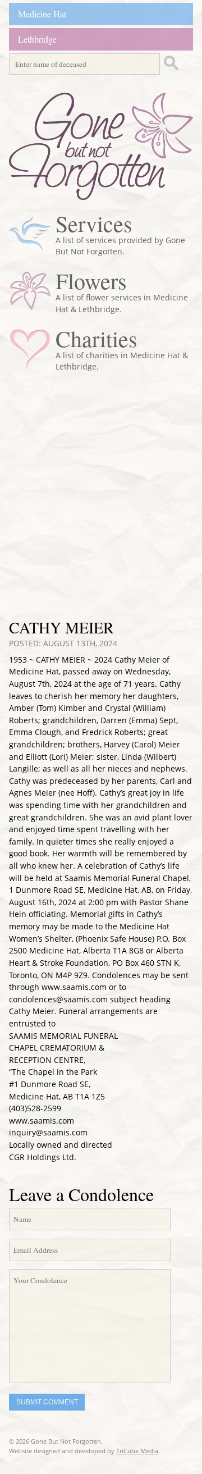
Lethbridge (37, 39)
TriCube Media (137, 1450)
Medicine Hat (42, 14)
